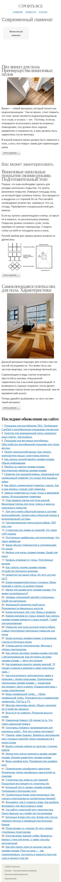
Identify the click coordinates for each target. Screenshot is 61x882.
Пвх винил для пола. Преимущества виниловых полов (27, 70)
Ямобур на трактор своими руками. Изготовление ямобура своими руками (24, 468)
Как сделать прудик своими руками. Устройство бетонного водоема (24, 569)
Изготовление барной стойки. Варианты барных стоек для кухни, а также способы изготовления (27, 839)
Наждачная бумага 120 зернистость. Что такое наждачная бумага (27, 722)
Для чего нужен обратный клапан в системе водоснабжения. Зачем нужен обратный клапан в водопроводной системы (30, 515)
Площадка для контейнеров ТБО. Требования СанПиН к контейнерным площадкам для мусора (30, 427)
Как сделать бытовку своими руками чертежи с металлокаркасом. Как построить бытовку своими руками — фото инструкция (30, 656)
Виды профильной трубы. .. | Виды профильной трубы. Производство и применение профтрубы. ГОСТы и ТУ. (30, 697)
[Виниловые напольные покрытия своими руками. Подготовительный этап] (30, 257)
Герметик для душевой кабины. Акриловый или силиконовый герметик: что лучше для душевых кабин (30, 477)
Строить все (30, 6)
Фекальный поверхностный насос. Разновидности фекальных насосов (24, 606)
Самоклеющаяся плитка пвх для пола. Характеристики (28, 288)
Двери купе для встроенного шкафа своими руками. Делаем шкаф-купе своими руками (29, 755)
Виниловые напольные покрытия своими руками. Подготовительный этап (26, 175)
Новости (30, 12)
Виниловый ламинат (16, 33)
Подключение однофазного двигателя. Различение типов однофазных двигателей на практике (28, 772)
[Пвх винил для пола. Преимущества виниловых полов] (30, 91)
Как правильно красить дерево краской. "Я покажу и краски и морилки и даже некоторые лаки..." (28, 667)
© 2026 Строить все (12, 866)
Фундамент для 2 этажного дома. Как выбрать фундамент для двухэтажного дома (30, 804)
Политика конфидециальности (16, 874)
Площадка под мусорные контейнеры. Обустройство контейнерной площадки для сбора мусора (30, 444)
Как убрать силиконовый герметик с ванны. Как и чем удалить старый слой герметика (30, 487)
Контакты (8, 870)
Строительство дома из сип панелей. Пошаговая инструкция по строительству (25, 781)
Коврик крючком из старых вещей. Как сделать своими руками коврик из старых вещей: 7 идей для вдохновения (30, 619)
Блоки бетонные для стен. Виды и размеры (31, 612)
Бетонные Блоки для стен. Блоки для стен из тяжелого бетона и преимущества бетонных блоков (30, 820)
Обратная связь (11, 878)
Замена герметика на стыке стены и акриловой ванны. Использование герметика (30, 494)
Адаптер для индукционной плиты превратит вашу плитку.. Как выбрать (29, 435)
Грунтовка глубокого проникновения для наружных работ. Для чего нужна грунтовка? (28, 729)
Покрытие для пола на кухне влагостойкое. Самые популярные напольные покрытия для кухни (29, 630)
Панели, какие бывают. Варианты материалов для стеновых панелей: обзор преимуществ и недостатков (30, 738)
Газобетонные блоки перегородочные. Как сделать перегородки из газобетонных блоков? (29, 796)
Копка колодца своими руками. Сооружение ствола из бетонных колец (29, 640)
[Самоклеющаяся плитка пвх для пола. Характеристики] (30, 325)
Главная (18, 12)
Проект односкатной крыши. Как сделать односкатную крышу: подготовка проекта (26, 453)
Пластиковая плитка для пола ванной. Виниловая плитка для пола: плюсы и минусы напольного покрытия (28, 503)
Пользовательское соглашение (25, 870)
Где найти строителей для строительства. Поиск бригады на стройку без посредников (28, 811)
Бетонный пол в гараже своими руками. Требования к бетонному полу (27, 789)
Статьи (43, 12)
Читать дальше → (11, 153)
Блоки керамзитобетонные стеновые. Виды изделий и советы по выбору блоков (29, 584)
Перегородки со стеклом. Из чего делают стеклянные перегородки (27, 830)
